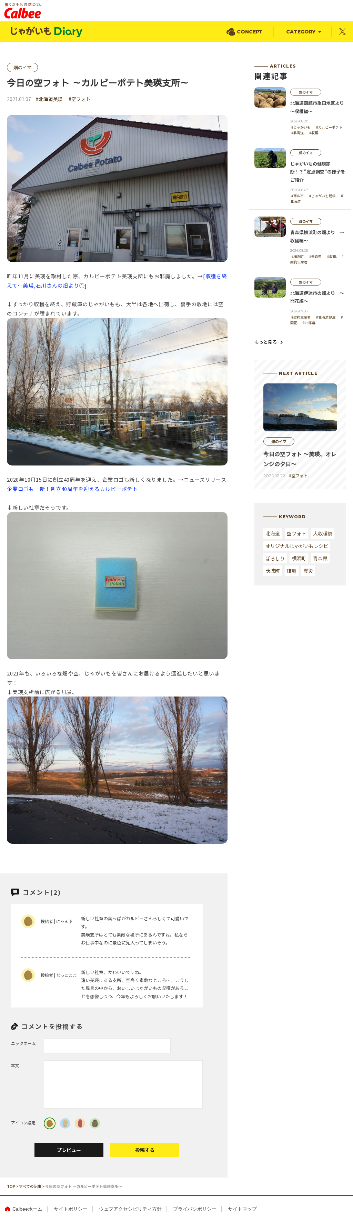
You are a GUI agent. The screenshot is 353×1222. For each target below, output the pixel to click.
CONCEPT (250, 32)
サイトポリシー (71, 1209)
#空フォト (80, 99)
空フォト (296, 533)
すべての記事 (30, 1186)
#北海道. (298, 132)
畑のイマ (22, 67)
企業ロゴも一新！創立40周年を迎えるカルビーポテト (72, 488)
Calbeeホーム (27, 1209)
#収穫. (314, 132)
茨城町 (272, 570)
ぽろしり (275, 558)
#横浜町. (298, 256)
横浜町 (299, 558)
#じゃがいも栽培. (322, 195)
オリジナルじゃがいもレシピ (296, 545)
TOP (11, 1186)
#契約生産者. (301, 317)
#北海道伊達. (326, 317)
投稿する (144, 1149)
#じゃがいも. (301, 127)
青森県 (320, 558)
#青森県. (316, 256)
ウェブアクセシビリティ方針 (130, 1209)
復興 (291, 570)
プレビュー (69, 1149)
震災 (308, 570)
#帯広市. (298, 195)
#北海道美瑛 (49, 99)
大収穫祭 (322, 533)
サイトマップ (242, 1209)
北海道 (272, 533)
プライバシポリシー (194, 1209)
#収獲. (332, 256)
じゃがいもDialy (47, 32)
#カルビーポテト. (329, 127)
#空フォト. (299, 475)
